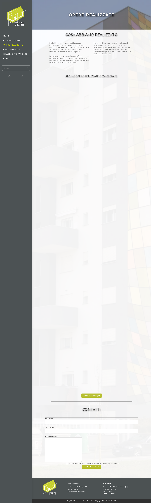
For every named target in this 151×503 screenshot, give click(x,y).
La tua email (49, 427)
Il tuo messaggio (51, 436)
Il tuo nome (49, 419)
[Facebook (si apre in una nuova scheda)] (6, 76)
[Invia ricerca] (27, 68)
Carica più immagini (91, 396)
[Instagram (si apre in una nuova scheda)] (19, 76)
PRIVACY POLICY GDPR (109, 501)
